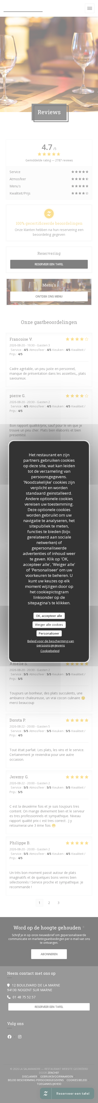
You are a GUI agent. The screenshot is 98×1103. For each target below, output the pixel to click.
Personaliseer (49, 633)
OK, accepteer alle (49, 615)
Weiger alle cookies (49, 624)
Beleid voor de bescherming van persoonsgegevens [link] (50, 643)
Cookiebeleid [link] (49, 651)
